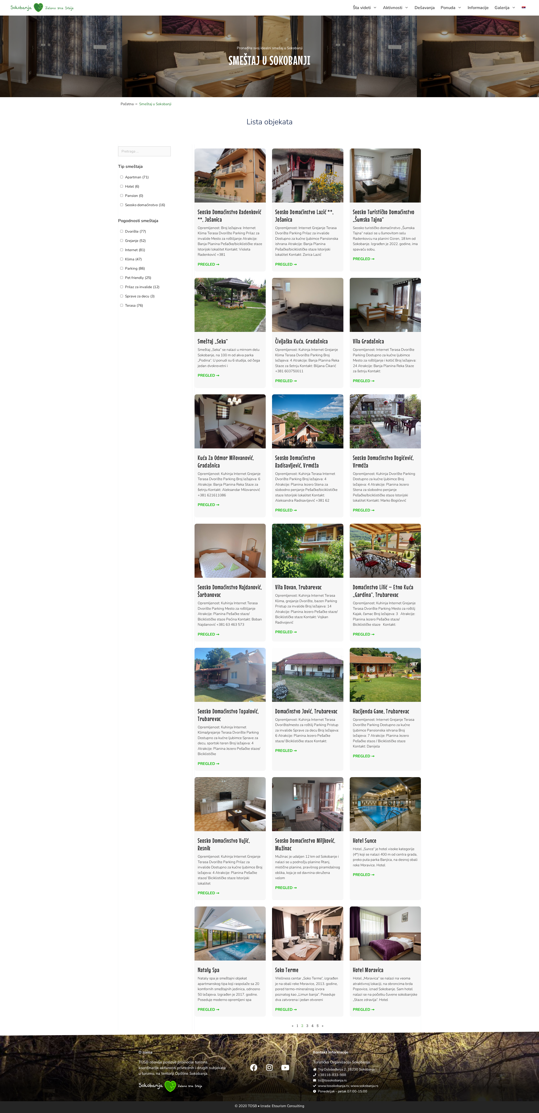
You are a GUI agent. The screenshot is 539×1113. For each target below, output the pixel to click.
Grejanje (135, 240)
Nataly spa (209, 969)
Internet (135, 250)
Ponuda (448, 8)
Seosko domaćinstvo (145, 205)
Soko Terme (287, 969)
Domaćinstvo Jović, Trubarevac (306, 711)
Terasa (134, 305)
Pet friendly (138, 277)
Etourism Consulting (288, 1106)
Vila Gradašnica (368, 341)
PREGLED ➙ (208, 264)
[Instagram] (269, 1067)
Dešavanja (425, 8)
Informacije (478, 8)
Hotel (132, 186)
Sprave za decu (140, 296)
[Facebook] (253, 1067)
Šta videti (362, 8)
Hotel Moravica (368, 969)
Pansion (134, 195)
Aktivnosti (392, 8)
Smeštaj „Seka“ (213, 341)
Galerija (502, 8)
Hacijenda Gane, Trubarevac (381, 711)
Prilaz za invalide (142, 287)
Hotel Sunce (365, 840)
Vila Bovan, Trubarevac (298, 587)
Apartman (137, 177)
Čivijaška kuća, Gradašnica (301, 341)
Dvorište (135, 231)
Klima (133, 259)
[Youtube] (285, 1067)
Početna (127, 104)
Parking (135, 268)
